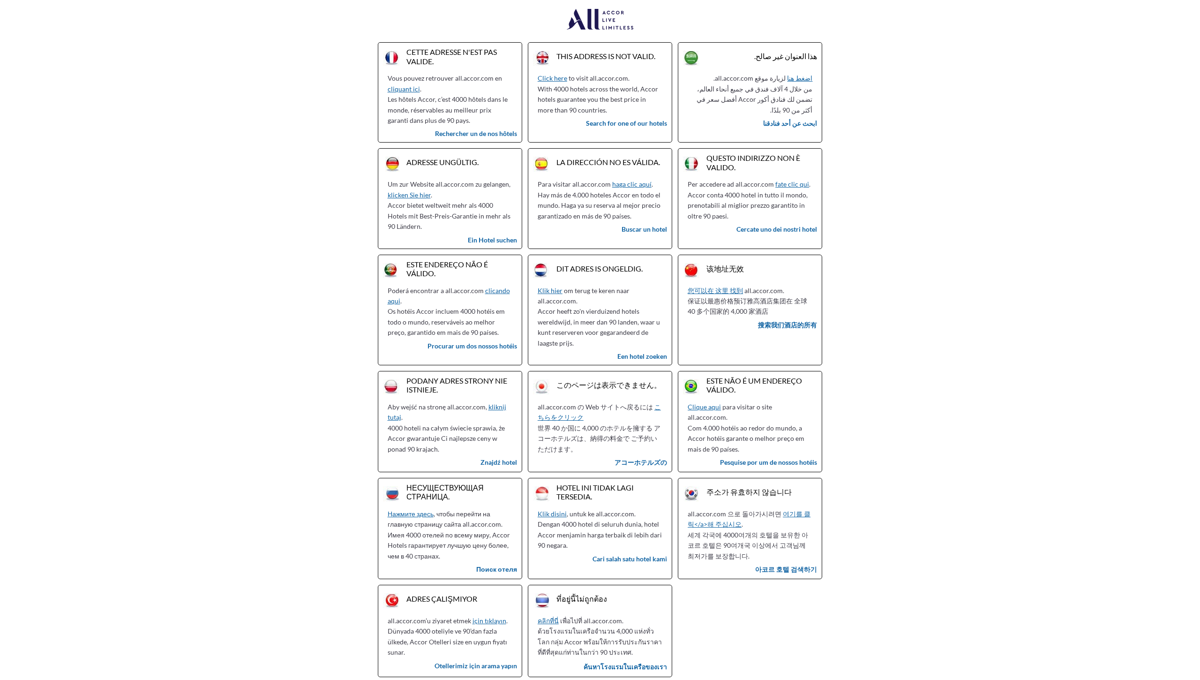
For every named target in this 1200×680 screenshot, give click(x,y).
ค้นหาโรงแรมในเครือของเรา (625, 667)
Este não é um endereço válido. (754, 385)
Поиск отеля (496, 569)
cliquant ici (404, 89)
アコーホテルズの (641, 462)
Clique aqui (704, 407)
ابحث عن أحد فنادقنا (790, 123)
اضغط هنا (799, 78)
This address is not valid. (605, 56)
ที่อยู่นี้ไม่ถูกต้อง (581, 598)
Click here (552, 78)
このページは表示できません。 (608, 384)
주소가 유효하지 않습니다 (749, 491)
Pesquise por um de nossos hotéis (768, 462)
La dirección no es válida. (608, 162)
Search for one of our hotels (626, 123)
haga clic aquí (632, 184)
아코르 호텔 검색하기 (786, 569)
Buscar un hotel (644, 229)
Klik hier (550, 291)
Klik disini (552, 514)
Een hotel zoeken (642, 356)
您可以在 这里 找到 (715, 291)
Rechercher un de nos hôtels (476, 133)
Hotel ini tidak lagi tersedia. (595, 492)
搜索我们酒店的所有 (787, 325)
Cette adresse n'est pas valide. (451, 56)
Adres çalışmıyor (441, 598)
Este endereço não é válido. (447, 269)
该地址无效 (725, 268)
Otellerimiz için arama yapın (476, 666)
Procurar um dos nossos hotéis (472, 346)
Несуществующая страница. (445, 492)
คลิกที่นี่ (548, 621)
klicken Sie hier (409, 195)
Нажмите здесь (411, 514)
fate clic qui (792, 184)
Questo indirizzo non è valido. (753, 162)
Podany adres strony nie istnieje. (456, 385)
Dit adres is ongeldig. (599, 268)
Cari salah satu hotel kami (629, 559)
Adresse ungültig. (442, 162)
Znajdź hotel (498, 462)
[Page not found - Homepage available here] (600, 20)
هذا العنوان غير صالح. (785, 56)
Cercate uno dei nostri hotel (776, 229)
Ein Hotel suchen (492, 240)
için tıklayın (489, 621)
